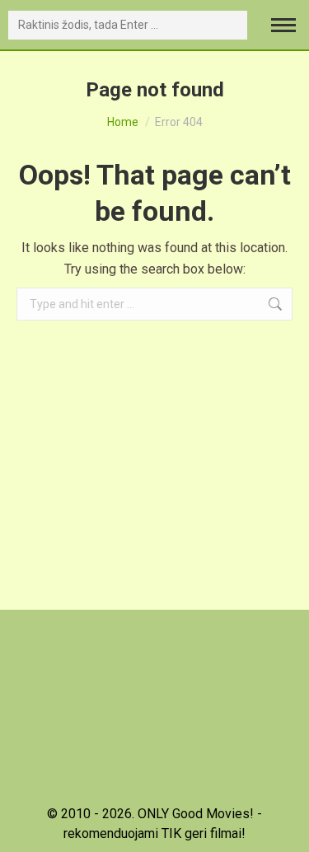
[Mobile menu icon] (283, 25)
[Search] (231, 25)
